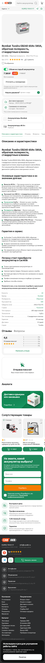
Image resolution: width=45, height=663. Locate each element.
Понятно (22, 657)
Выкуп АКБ (24, 630)
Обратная (39, 299)
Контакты (5, 607)
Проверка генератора (28, 633)
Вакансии (5, 614)
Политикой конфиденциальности (18, 496)
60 (42, 293)
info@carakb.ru (25, 545)
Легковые (5, 621)
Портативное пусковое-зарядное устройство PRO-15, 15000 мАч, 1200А (11, 443)
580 (42, 302)
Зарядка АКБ (24, 621)
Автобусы (5, 628)
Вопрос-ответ (25, 599)
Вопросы (19, 330)
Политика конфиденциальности (13, 639)
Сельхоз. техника (8, 630)
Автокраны (6, 635)
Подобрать (23, 488)
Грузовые (5, 623)
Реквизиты (6, 611)
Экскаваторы (6, 633)
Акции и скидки (25, 602)
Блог (3, 602)
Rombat (40, 296)
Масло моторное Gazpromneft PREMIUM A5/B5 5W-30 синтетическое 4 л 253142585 (31, 443)
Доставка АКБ (25, 625)
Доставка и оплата (26, 604)
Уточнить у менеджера (15, 82)
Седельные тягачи (8, 625)
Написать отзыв (22, 351)
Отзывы (7, 330)
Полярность (8, 210)
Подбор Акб (24, 609)
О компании (6, 599)
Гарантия (23, 607)
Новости (5, 604)
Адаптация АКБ (25, 628)
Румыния (40, 307)
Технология (8, 202)
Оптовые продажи (26, 611)
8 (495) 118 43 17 (28, 9)
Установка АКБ (25, 623)
